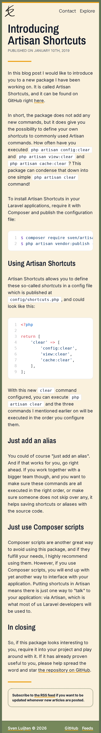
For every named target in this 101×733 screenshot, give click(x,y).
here (39, 100)
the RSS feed (44, 695)
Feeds (87, 728)
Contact (67, 11)
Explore (87, 11)
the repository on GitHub (64, 670)
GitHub (71, 728)
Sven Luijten (19, 728)
